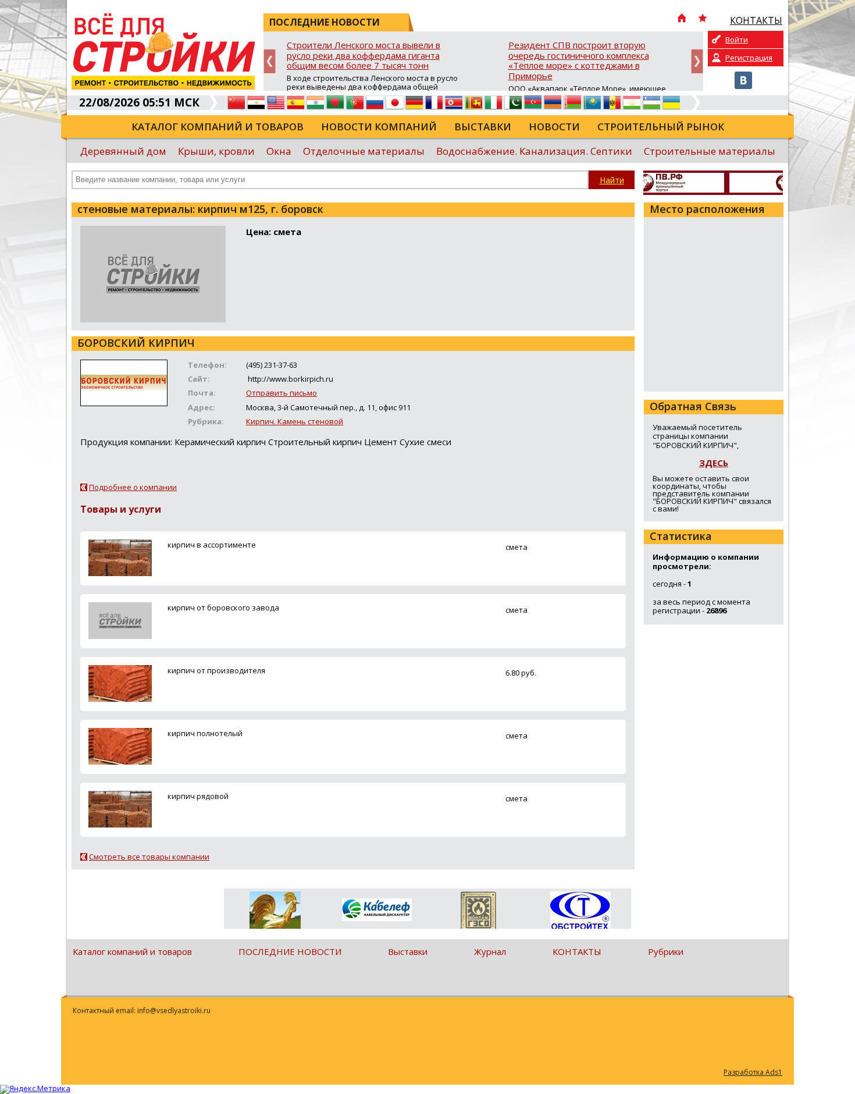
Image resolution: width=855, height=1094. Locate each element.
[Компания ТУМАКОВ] (275, 912)
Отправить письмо (281, 393)
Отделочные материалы (364, 151)
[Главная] (681, 19)
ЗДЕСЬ (713, 462)
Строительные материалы (709, 151)
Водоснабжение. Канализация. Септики (534, 151)
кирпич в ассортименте (212, 544)
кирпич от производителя (216, 670)
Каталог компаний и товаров (217, 126)
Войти (736, 39)
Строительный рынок (660, 126)
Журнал (490, 951)
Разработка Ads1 (753, 1072)
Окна (278, 151)
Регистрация (748, 57)
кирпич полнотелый (205, 733)
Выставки (482, 126)
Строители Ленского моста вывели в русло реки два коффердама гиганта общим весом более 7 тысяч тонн (363, 55)
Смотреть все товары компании (149, 856)
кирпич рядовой (198, 796)
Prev (269, 61)
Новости (554, 126)
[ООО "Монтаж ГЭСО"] (478, 912)
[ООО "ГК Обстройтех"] (580, 911)
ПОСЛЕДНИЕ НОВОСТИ (289, 951)
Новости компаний (379, 126)
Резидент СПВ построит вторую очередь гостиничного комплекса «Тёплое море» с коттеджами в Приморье (578, 60)
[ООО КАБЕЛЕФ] (376, 910)
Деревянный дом (123, 151)
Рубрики (665, 951)
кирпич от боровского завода (223, 607)
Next (697, 61)
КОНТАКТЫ (577, 951)
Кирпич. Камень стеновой (294, 421)
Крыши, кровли (216, 151)
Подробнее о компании (133, 487)
